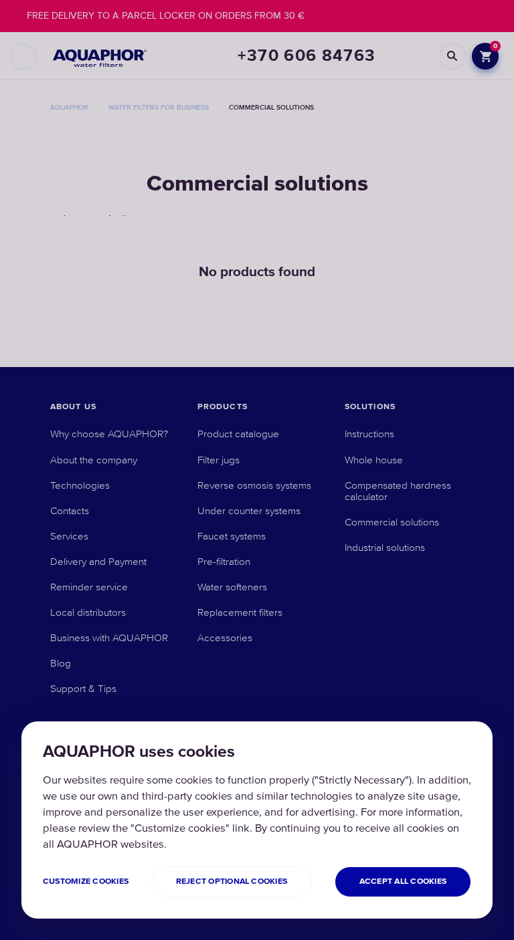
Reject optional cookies (232, 881)
